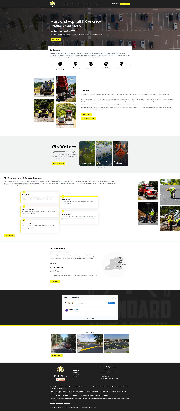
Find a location (77, 258)
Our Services (63, 4)
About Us (72, 4)
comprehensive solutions (58, 181)
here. (108, 398)
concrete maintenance (128, 94)
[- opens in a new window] (54, 376)
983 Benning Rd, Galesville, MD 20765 (110, 378)
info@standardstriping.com (107, 372)
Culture (75, 376)
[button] (125, 4)
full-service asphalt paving (113, 94)
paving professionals (59, 151)
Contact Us (76, 374)
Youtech (94, 407)
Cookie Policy (67, 403)
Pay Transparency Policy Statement (100, 395)
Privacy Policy (53, 403)
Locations (81, 4)
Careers (89, 4)
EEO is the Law (53, 395)
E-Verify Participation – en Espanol (85, 395)
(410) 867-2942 (114, 4)
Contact (96, 4)
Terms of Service (59, 403)
